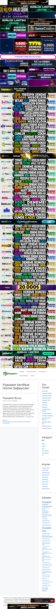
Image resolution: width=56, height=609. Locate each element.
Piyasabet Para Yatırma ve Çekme (46, 560)
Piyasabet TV (44, 578)
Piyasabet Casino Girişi (46, 522)
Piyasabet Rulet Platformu (46, 570)
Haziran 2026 (45, 468)
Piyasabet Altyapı (46, 413)
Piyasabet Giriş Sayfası (46, 533)
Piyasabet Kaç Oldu (45, 551)
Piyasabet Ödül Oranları (46, 585)
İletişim (32, 375)
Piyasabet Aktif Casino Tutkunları (46, 508)
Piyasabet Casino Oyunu (46, 523)
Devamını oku (30, 416)
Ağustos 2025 (46, 472)
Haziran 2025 (45, 474)
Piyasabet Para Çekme (46, 562)
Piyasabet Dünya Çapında (46, 525)
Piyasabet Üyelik (46, 428)
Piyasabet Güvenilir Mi (46, 538)
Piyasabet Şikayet (23, 375)
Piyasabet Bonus (12, 398)
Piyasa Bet (45, 391)
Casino (44, 446)
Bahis (5, 420)
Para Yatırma (45, 453)
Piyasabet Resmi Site (45, 567)
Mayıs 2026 (45, 470)
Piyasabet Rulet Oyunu (46, 569)
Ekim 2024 (45, 484)
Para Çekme (45, 450)
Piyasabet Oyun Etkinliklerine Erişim (47, 558)
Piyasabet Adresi (46, 398)
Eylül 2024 (45, 486)
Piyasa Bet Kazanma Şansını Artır (47, 550)
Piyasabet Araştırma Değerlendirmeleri (45, 512)
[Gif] (28, 156)
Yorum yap (6, 423)
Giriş (43, 448)
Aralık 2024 (45, 479)
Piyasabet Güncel (47, 395)
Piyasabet (21, 371)
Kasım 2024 (45, 481)
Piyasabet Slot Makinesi (46, 576)
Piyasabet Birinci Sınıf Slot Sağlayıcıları (46, 516)
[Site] (28, 96)
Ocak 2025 (45, 477)
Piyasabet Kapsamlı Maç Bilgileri (46, 544)
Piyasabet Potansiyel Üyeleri (47, 565)
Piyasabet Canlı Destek (46, 520)
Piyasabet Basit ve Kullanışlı (47, 514)
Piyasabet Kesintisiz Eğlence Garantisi (47, 554)
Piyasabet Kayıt (44, 547)
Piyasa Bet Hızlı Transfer (46, 540)
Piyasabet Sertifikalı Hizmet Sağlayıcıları (21, 421)
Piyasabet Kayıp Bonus (46, 546)
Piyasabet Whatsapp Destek (47, 581)
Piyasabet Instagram (47, 415)
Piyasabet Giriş (42, 371)
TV (43, 455)
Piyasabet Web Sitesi (45, 580)
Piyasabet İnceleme (31, 371)
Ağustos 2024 (46, 488)
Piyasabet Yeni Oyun (45, 583)
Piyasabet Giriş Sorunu (46, 534)
